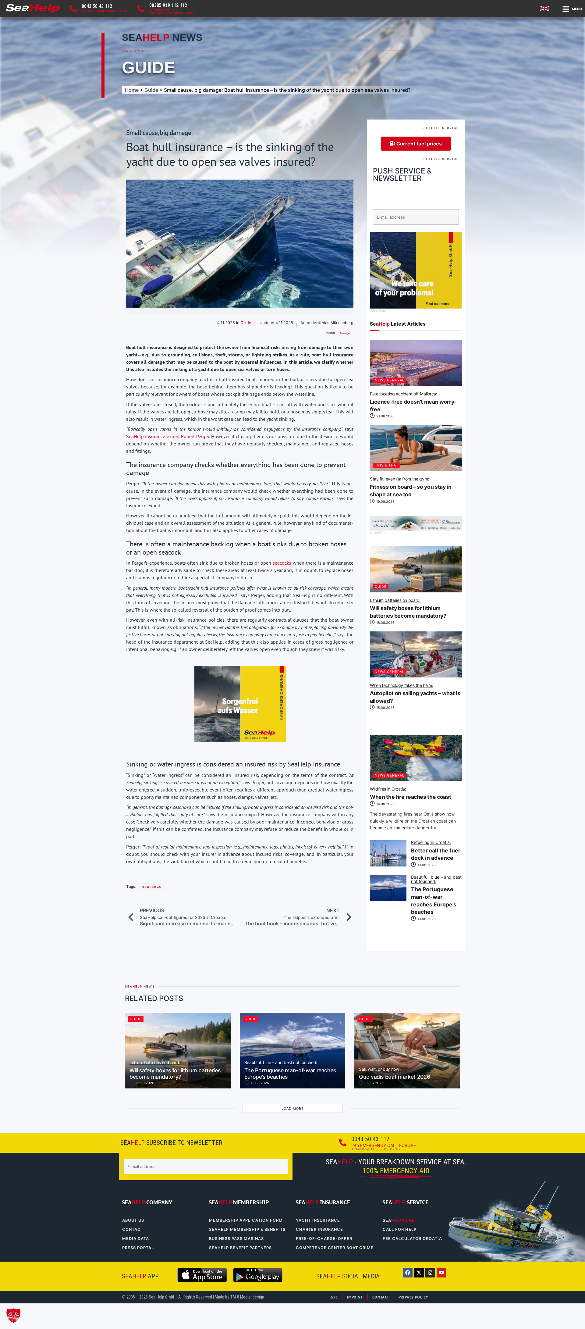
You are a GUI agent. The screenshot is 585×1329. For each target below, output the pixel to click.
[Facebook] (408, 1272)
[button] (13, 1315)
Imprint (355, 1297)
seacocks (282, 563)
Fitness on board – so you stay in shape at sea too (410, 487)
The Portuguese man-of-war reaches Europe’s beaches (436, 895)
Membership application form (246, 1220)
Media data (135, 1238)
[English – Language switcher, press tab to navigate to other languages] (545, 8)
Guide (149, 67)
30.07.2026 (374, 1083)
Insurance (133, 50)
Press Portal (138, 1247)
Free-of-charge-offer (324, 1238)
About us (133, 1220)
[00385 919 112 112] (141, 8)
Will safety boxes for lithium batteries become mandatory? (408, 608)
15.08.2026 (385, 708)
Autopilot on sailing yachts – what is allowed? (415, 693)
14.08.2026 (385, 804)
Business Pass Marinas (236, 1238)
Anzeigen (345, 333)
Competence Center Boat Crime (335, 1247)
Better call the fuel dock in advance (435, 850)
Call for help (400, 1229)
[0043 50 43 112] (73, 8)
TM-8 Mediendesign (247, 1297)
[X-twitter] (419, 1272)
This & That (386, 465)
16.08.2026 (385, 622)
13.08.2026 (426, 865)
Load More (293, 1108)
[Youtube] (441, 1272)
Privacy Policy (413, 1297)
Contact (133, 1229)
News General (389, 380)
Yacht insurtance (318, 1220)
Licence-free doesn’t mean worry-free (413, 402)
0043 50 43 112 (97, 6)
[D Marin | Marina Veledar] (416, 529)
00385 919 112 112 (168, 5)
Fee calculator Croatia (412, 1238)
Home (132, 90)
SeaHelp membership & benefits (247, 1229)
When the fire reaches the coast (410, 793)
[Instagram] (430, 1272)
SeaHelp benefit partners (240, 1247)
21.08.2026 (385, 416)
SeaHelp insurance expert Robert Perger (167, 436)
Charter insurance (319, 1229)
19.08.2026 (385, 501)
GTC (334, 1297)
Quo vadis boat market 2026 (394, 1073)
